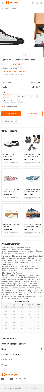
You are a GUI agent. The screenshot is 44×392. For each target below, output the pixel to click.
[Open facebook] (2, 378)
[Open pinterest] (20, 378)
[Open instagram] (7, 378)
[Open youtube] (11, 378)
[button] (22, 72)
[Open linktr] (25, 378)
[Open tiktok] (16, 378)
